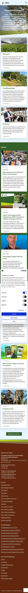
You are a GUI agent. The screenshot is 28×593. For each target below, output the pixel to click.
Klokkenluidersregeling (6, 578)
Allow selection (14, 317)
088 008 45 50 (4, 459)
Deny (14, 321)
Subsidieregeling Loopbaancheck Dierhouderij (12, 549)
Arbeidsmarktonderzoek (7, 565)
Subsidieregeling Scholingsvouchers (10, 535)
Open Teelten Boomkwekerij (8, 512)
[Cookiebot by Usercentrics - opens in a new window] (21, 271)
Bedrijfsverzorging (5, 485)
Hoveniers (3, 504)
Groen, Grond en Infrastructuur (8, 498)
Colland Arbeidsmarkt (6, 3)
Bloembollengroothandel (7, 487)
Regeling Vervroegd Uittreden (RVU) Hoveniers (12, 552)
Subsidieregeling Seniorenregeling (9, 533)
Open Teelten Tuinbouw (7, 506)
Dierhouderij (4, 493)
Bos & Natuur (4, 490)
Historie (3, 559)
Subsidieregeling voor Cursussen (9, 527)
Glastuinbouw (4, 496)
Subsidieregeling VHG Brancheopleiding (11, 544)
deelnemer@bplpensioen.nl (9, 477)
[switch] (25, 297)
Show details (21, 310)
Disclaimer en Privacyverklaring (13, 590)
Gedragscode (4, 575)
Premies (3, 570)
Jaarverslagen (4, 567)
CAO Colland (4, 573)
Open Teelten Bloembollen (7, 515)
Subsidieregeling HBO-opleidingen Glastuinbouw (13, 538)
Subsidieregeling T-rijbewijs (8, 546)
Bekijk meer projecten (14, 434)
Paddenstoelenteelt (6, 517)
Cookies (3, 590)
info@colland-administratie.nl (8, 465)
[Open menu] (25, 2)
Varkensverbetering (6, 520)
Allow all (14, 314)
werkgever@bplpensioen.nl (9, 474)
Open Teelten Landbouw (7, 509)
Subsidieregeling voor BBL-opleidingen (10, 530)
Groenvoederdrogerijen (7, 501)
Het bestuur (4, 562)
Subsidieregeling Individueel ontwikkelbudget (12, 541)
